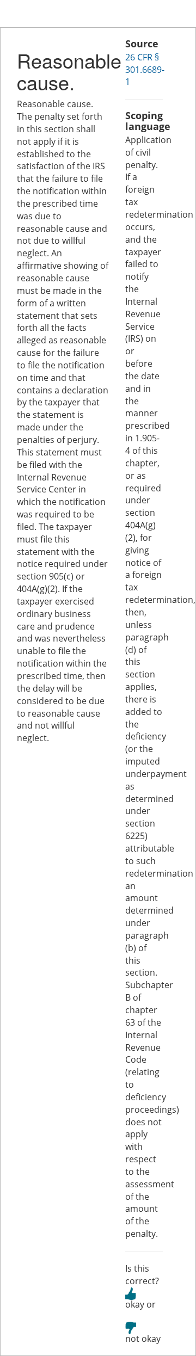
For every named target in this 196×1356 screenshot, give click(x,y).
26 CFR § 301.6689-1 (144, 69)
